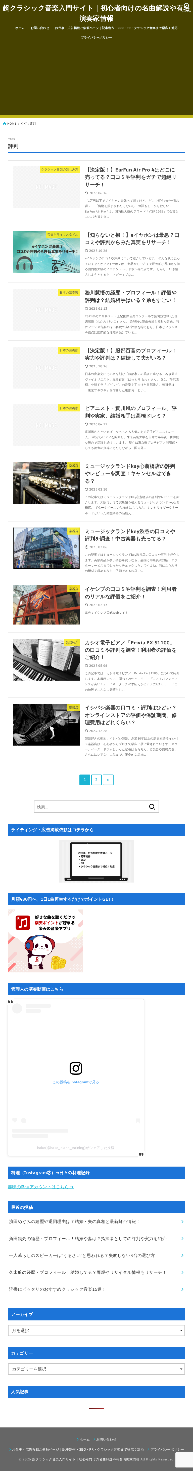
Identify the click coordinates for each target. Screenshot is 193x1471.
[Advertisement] (96, 80)
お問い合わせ (40, 28)
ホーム (20, 28)
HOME (12, 123)
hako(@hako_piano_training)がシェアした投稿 (76, 1148)
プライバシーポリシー (96, 37)
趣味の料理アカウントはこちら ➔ (41, 1186)
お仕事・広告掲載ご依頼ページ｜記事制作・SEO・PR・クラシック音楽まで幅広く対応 (116, 28)
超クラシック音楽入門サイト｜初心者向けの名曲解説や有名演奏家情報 (96, 13)
